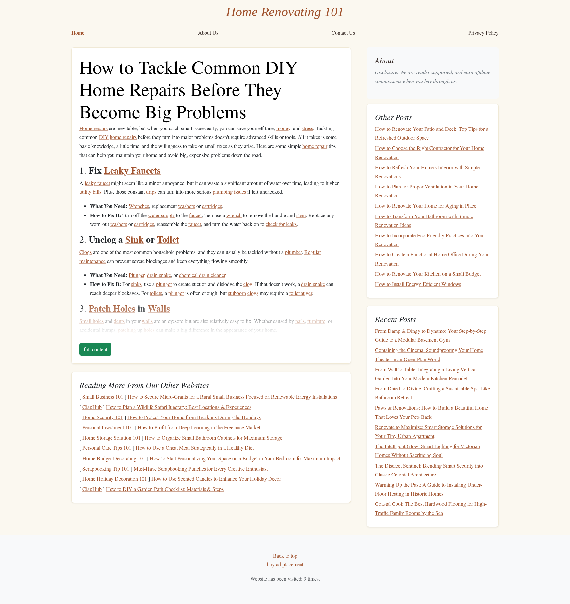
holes (149, 329)
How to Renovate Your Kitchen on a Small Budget (428, 273)
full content (95, 349)
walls (147, 320)
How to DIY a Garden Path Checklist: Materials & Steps (165, 488)
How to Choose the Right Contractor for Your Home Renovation (429, 152)
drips (151, 191)
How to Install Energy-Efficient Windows (418, 283)
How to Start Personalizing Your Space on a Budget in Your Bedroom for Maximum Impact (245, 458)
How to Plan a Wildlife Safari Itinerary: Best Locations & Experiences (178, 406)
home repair (314, 145)
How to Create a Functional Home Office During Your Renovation (432, 259)
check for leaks (281, 223)
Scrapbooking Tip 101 (105, 468)
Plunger (136, 275)
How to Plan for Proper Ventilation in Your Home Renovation (426, 191)
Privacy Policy (483, 32)
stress (307, 128)
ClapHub (92, 406)
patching (127, 329)
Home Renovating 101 (285, 11)
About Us (208, 32)
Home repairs (93, 128)
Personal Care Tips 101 (106, 447)
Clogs (85, 251)
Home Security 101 (102, 417)
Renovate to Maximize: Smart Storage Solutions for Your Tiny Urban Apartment (428, 431)
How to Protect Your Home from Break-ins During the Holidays (194, 417)
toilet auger (300, 292)
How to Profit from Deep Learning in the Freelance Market (199, 427)
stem (301, 215)
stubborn (237, 292)
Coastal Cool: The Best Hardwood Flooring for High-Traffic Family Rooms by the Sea (431, 508)
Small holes (91, 320)
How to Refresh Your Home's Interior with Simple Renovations (427, 172)
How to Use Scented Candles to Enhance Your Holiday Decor (216, 478)
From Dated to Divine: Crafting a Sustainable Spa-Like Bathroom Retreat (432, 393)
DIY (104, 136)
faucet (195, 215)
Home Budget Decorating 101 (113, 458)
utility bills (90, 191)
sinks (136, 283)
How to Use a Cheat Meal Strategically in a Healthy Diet (195, 447)
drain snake (159, 275)
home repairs (123, 136)
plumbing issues (229, 191)
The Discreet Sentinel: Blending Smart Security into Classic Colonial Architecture (429, 470)
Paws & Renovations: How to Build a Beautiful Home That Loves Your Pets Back (431, 412)
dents (119, 320)
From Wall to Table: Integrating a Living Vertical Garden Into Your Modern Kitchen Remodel (426, 374)
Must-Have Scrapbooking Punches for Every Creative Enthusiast (201, 468)
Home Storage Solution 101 (111, 437)
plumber (293, 251)
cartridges (212, 205)
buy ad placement (285, 564)
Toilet (168, 239)
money (283, 128)
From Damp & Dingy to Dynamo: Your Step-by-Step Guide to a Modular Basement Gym (430, 335)
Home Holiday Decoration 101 (114, 478)
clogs (252, 292)
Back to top (285, 555)
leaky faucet (97, 182)
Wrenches (139, 205)
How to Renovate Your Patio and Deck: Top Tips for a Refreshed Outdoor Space (431, 133)
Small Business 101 (102, 396)
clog (247, 283)
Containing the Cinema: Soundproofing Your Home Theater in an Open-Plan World (429, 354)
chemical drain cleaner (202, 275)
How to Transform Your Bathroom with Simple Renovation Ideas (424, 220)
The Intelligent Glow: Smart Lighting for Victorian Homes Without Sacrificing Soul (427, 450)
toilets (156, 292)
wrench (234, 215)
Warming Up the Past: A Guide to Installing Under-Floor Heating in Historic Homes (428, 489)
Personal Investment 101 (107, 427)
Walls (159, 308)
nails (300, 320)
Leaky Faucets (132, 170)
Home (77, 32)
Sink (134, 239)
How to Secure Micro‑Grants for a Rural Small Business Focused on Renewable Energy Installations (232, 396)
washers (186, 205)
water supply (161, 215)
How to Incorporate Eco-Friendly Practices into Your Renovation (430, 239)
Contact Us (343, 32)
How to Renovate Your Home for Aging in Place (425, 205)
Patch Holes (112, 308)
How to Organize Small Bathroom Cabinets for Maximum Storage (213, 437)
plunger (164, 283)
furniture (316, 320)
